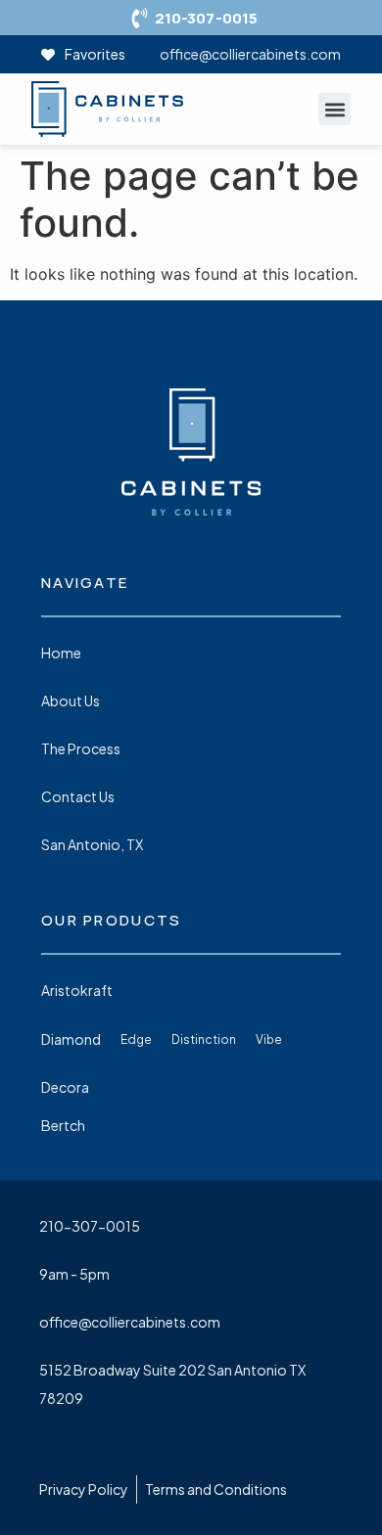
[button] (334, 109)
